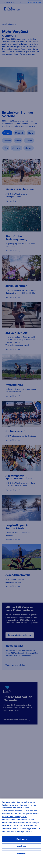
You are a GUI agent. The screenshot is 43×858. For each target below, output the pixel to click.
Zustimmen (22, 839)
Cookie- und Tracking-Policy (14, 816)
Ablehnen (21, 846)
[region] (21, 828)
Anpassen (21, 853)
